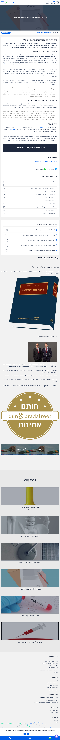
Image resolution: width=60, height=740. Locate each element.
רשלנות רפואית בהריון (52, 683)
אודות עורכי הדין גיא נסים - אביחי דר (49, 698)
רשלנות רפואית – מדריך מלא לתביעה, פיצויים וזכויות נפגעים (29, 207)
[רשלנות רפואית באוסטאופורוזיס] (30, 525)
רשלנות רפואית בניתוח (52, 687)
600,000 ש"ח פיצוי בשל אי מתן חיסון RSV (45, 230)
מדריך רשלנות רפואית (52, 690)
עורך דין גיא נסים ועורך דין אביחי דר (44, 32)
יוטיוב (56, 723)
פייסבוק (56, 720)
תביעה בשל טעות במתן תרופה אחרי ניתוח (30, 642)
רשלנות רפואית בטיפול (41, 127)
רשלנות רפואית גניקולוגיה (29, 182)
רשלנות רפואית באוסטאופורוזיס (30, 536)
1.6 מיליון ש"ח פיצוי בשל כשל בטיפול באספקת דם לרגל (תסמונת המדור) (38, 245)
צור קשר (56, 672)
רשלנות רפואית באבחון (29, 197)
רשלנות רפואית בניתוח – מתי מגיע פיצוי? (29, 194)
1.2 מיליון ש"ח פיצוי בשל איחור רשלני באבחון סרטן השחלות (41, 240)
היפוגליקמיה (43, 64)
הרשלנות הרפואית (12, 129)
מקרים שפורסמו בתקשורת (51, 700)
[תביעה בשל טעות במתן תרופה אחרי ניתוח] (30, 631)
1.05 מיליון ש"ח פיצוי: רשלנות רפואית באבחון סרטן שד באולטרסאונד (39, 235)
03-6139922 (52, 666)
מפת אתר (33, 734)
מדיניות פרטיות (54, 710)
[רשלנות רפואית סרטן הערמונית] (30, 605)
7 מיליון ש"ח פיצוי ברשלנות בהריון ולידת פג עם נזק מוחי (42, 251)
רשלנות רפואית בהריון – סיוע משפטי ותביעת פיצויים (29, 188)
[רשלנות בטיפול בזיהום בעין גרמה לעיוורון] (30, 578)
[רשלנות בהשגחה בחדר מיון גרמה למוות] (30, 552)
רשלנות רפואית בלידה (29, 191)
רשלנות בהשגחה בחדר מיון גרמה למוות (30, 562)
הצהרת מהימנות (5, 32)
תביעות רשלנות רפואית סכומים (29, 213)
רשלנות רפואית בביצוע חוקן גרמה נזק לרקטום (30, 508)
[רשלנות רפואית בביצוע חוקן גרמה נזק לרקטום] (30, 496)
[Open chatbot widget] (56, 736)
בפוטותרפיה (11, 55)
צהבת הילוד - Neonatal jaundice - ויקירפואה (44, 162)
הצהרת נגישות (54, 712)
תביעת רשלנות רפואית (29, 185)
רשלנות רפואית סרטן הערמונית (30, 615)
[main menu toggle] (2, 2)
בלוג (57, 680)
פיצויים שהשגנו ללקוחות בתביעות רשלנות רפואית (46, 702)
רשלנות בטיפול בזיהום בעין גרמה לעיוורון (30, 589)
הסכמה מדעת (29, 204)
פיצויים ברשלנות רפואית (29, 210)
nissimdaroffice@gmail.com (47, 670)
